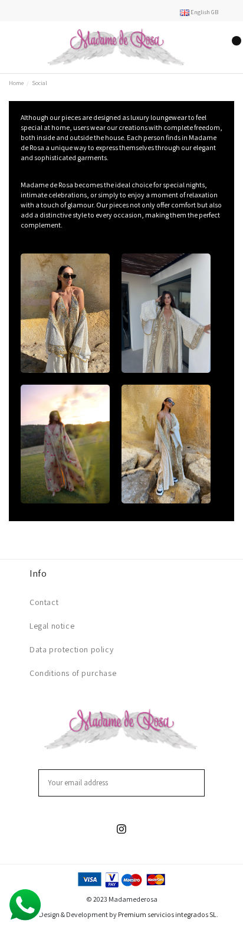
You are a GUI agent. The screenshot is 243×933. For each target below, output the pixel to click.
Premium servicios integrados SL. (168, 914)
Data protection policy (71, 649)
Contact (43, 602)
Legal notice (51, 625)
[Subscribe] (197, 783)
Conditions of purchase (72, 673)
